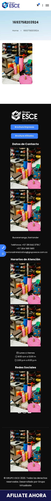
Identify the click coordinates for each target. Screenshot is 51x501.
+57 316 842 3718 (30, 244)
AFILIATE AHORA (26, 495)
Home (15, 30)
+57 (25, 248)
